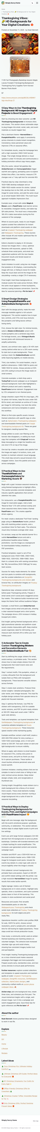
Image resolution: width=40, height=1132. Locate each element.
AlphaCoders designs (18, 981)
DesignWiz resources (17, 979)
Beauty (4, 1035)
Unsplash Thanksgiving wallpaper (20, 230)
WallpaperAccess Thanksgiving (13, 907)
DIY (3, 1039)
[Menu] (37, 3)
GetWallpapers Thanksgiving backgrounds (17, 722)
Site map (35, 1121)
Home (3, 9)
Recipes (4, 1053)
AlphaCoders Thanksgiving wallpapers (22, 421)
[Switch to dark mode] (32, 3)
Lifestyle (5, 1049)
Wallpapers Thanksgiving (14, 233)
